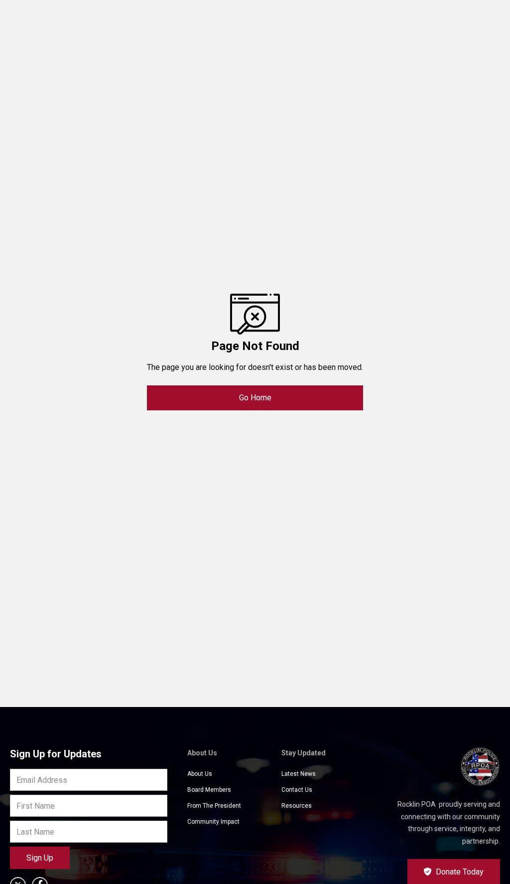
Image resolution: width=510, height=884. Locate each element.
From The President (214, 805)
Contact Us (296, 789)
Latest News (298, 773)
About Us (199, 773)
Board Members (209, 789)
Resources (296, 805)
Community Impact (213, 821)
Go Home (255, 397)
